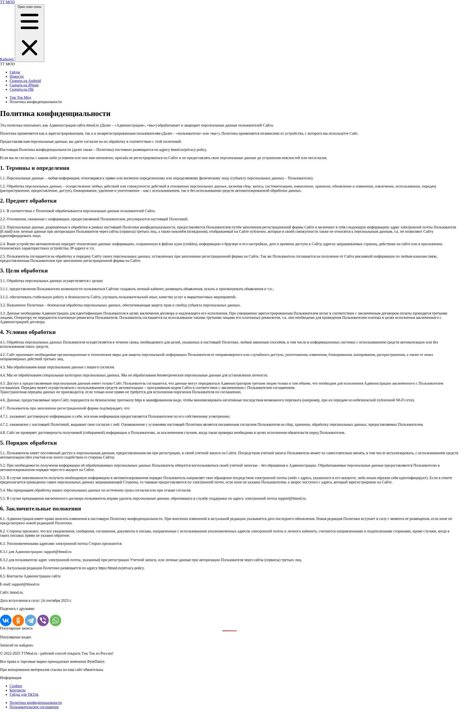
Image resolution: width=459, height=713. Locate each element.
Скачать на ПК (22, 89)
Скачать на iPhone (24, 85)
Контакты (18, 690)
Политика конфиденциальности (36, 703)
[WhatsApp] (55, 620)
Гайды (15, 72)
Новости (17, 76)
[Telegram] (30, 620)
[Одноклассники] (18, 620)
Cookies (16, 686)
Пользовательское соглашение (34, 707)
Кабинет (7, 59)
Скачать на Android (25, 81)
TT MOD (7, 2)
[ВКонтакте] (5, 620)
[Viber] (43, 620)
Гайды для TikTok (24, 694)
